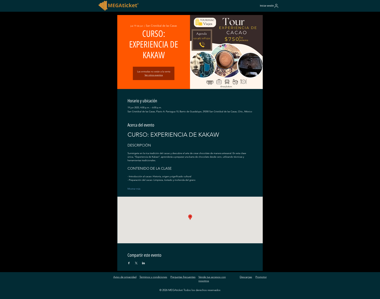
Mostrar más (134, 188)
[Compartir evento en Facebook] (129, 263)
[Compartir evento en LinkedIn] (143, 263)
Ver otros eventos (154, 75)
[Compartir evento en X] (136, 263)
